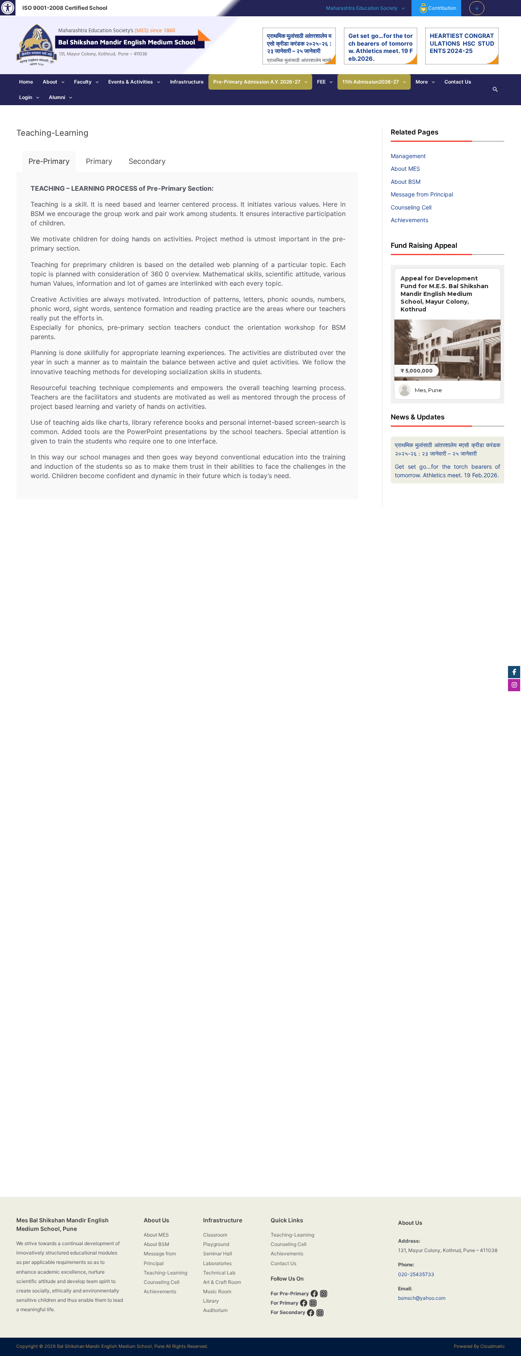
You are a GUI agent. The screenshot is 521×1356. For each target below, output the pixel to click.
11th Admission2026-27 (370, 82)
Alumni (57, 97)
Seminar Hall (217, 1253)
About (50, 82)
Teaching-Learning (165, 1273)
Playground (216, 1244)
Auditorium (215, 1310)
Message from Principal (422, 194)
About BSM (405, 181)
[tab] (49, 161)
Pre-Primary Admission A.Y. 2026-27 (256, 82)
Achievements (409, 219)
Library (211, 1301)
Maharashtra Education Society (362, 8)
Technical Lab (219, 1273)
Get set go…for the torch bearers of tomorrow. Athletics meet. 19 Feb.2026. (380, 47)
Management (408, 155)
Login (25, 97)
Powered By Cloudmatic (479, 1346)
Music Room (217, 1291)
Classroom (215, 1235)
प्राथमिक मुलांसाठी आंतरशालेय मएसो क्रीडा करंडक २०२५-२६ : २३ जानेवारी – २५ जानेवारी (299, 43)
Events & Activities (130, 82)
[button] (7, 7)
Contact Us (457, 82)
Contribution (442, 8)
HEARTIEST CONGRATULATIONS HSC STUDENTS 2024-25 (462, 43)
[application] (401, 8)
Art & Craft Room (222, 1282)
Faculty (83, 82)
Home (26, 82)
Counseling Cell (411, 207)
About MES (405, 168)
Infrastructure (187, 82)
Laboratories (217, 1263)
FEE (321, 82)
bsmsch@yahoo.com (421, 1298)
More (422, 82)
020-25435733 (416, 1274)
